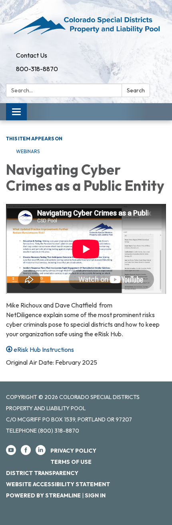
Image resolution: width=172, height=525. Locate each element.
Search (136, 90)
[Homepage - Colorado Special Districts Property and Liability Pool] (86, 24)
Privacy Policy (73, 450)
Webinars (28, 151)
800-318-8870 (37, 69)
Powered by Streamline (43, 495)
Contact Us (31, 55)
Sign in (95, 495)
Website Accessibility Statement (58, 484)
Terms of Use (71, 461)
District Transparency (42, 473)
